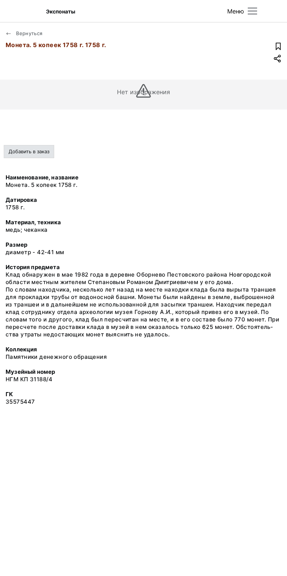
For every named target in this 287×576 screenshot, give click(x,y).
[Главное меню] (252, 11)
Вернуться (29, 33)
